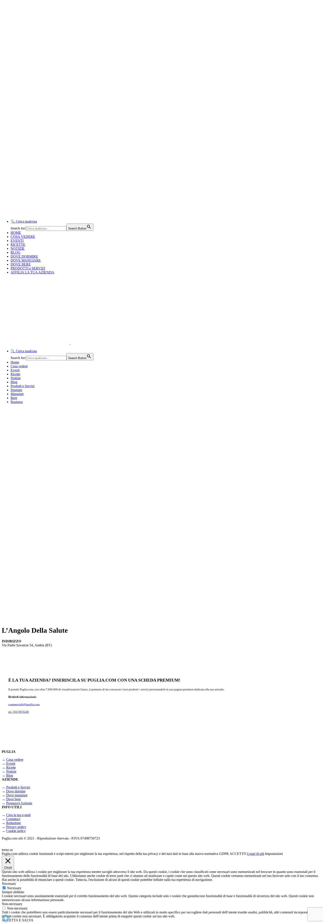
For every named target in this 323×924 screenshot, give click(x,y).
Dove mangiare (16, 795)
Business (17, 402)
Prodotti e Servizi (22, 386)
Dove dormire (15, 791)
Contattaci (13, 819)
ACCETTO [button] (238, 854)
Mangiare (17, 394)
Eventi (15, 370)
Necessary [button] (9, 884)
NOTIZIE (18, 248)
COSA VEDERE (23, 236)
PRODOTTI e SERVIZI (28, 268)
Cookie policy (16, 831)
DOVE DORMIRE (24, 256)
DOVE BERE (21, 264)
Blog (14, 382)
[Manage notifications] (5, 918)
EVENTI (17, 240)
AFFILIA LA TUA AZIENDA (32, 272)
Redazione (13, 823)
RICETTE (18, 244)
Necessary (14, 888)
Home (15, 362)
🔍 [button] (24, 221)
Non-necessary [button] (12, 904)
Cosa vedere (19, 366)
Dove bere (13, 799)
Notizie (16, 378)
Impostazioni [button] (274, 854)
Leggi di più (255, 854)
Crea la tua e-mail (18, 815)
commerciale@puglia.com (24, 704)
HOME (16, 233)
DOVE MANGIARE (26, 260)
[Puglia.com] (80, 343)
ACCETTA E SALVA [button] (17, 920)
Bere (14, 398)
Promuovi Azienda (19, 803)
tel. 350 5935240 (18, 711)
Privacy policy (16, 827)
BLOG (15, 252)
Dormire (16, 390)
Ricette (15, 374)
